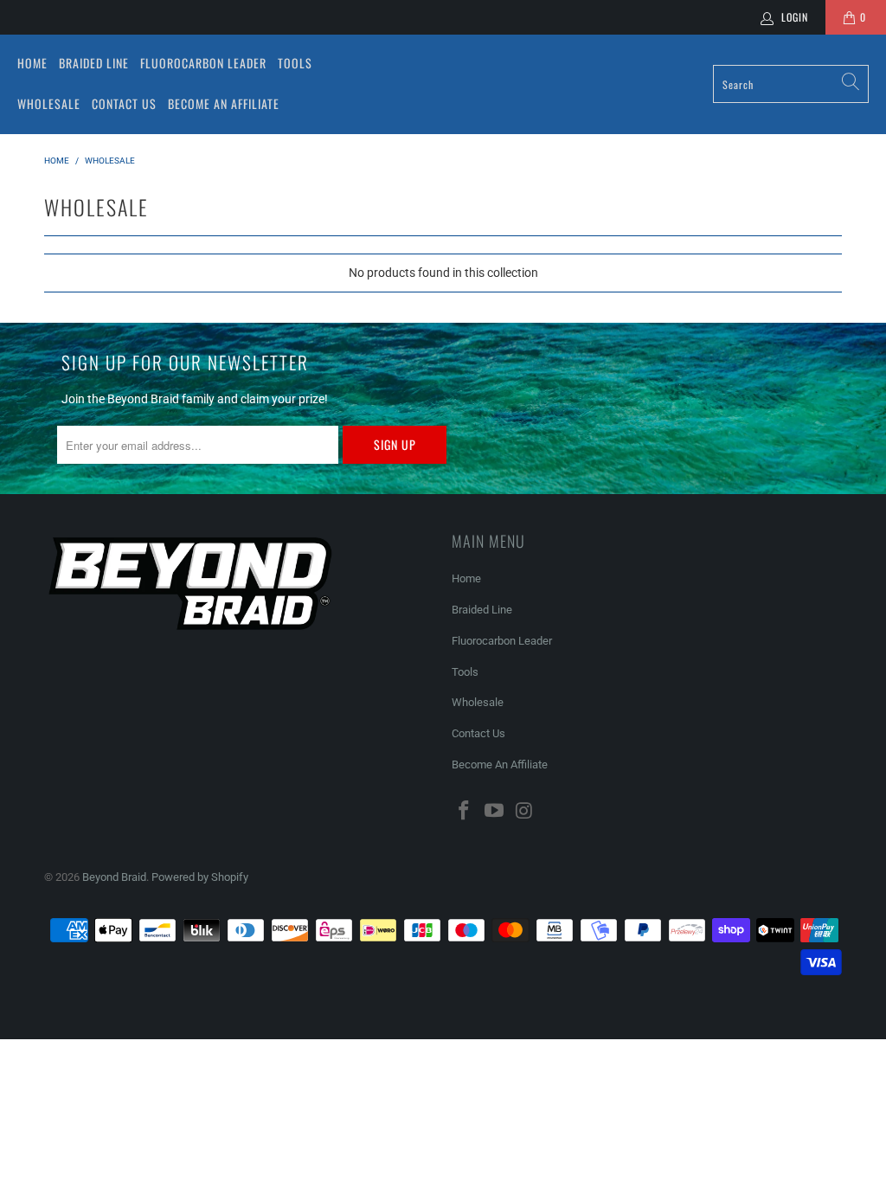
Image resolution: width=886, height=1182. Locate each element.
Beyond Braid (114, 876)
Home (32, 63)
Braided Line (94, 63)
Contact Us (124, 103)
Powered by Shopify (199, 876)
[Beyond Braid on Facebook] (465, 811)
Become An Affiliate (223, 103)
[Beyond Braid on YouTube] (495, 811)
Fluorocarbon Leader (203, 63)
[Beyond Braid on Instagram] (524, 811)
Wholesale (48, 103)
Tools (295, 63)
